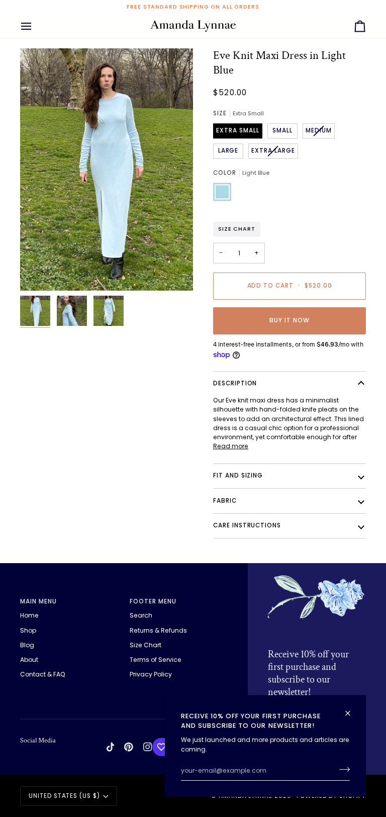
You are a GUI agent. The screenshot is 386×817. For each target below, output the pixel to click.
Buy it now (289, 320)
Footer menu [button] (153, 601)
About (29, 659)
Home (29, 615)
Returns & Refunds (158, 630)
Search (141, 615)
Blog (27, 645)
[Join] (341, 770)
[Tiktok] (111, 747)
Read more (230, 446)
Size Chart (236, 229)
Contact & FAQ (42, 674)
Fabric (225, 501)
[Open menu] (35, 26)
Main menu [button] (38, 601)
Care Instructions (247, 525)
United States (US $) (64, 796)
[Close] (352, 709)
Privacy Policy (151, 674)
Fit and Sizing (238, 475)
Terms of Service (155, 659)
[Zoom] (106, 169)
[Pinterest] (128, 747)
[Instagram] (147, 747)
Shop (28, 630)
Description (235, 383)
